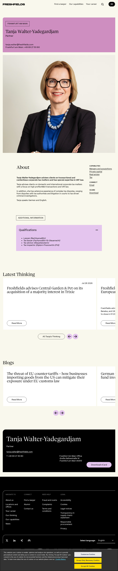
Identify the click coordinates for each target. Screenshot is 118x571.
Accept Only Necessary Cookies (87, 560)
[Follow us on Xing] (21, 540)
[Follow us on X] (7, 540)
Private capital (95, 171)
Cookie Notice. (60, 559)
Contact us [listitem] (28, 508)
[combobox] (106, 540)
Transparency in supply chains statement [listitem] (67, 515)
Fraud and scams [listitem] (49, 500)
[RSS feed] (29, 540)
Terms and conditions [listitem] (46, 509)
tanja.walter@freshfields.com (19, 44)
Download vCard (99, 465)
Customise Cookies (88, 554)
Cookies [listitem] (63, 504)
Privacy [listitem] (63, 528)
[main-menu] (111, 4)
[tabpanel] (59, 304)
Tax (90, 177)
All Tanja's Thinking (51, 336)
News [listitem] (8, 523)
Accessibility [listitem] (65, 500)
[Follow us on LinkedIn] (14, 540)
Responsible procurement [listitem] (66, 523)
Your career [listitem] (11, 511)
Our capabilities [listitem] (12, 519)
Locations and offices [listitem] (12, 505)
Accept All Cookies (88, 566)
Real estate (94, 174)
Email (91, 185)
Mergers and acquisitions (100, 169)
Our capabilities (76, 4)
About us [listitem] (9, 500)
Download (93, 193)
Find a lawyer (60, 4)
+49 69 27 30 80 (32, 47)
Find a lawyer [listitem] (29, 500)
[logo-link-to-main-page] (14, 5)
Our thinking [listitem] (11, 515)
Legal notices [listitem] (66, 508)
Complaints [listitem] (47, 504)
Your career (91, 4)
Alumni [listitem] (27, 504)
